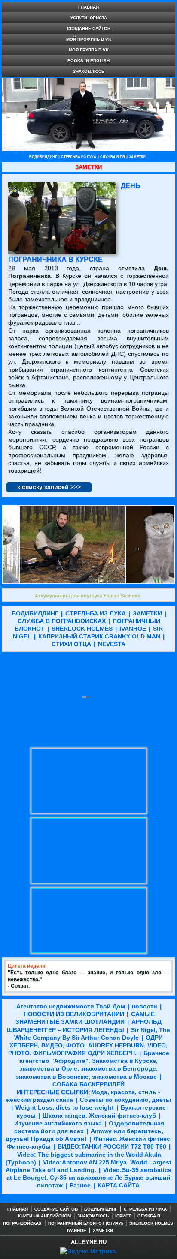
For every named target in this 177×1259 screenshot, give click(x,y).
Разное (80, 1185)
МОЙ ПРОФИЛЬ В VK (88, 39)
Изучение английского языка (58, 1123)
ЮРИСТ (123, 1216)
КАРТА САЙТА (119, 1185)
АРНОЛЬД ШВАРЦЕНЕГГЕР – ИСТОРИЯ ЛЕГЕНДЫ (84, 1025)
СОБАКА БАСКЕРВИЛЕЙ (88, 1084)
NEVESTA (111, 644)
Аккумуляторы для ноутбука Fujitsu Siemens (87, 595)
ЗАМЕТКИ (137, 157)
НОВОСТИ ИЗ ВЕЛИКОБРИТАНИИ (74, 1014)
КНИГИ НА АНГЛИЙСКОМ (44, 1216)
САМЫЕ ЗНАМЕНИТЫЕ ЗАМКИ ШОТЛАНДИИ (85, 1018)
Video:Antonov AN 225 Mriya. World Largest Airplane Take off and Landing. (88, 1166)
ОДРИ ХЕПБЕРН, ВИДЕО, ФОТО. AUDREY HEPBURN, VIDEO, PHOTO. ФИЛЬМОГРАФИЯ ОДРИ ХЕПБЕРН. (88, 1045)
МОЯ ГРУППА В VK (89, 50)
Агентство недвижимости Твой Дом (70, 1006)
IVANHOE (132, 628)
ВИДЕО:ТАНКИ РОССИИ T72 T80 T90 (112, 1146)
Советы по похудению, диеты (125, 1099)
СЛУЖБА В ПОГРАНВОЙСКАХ (62, 621)
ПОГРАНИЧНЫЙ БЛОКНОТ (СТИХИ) (85, 1223)
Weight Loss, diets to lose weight (64, 1107)
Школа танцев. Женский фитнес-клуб (99, 1115)
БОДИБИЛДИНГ (43, 157)
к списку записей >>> (49, 486)
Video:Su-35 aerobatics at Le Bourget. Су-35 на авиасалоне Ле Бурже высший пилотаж (88, 1178)
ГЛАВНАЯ (88, 7)
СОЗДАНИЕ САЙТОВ (88, 28)
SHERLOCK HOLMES (82, 628)
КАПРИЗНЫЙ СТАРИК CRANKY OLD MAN (99, 636)
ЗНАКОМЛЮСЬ (88, 71)
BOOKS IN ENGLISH (88, 60)
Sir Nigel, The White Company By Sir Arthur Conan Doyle (92, 1033)
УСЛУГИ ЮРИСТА (88, 17)
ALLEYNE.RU (89, 1242)
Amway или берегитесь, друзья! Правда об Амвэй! (84, 1135)
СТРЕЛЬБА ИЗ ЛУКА (78, 157)
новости (144, 1006)
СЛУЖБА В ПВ (112, 157)
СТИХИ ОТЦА (71, 644)
